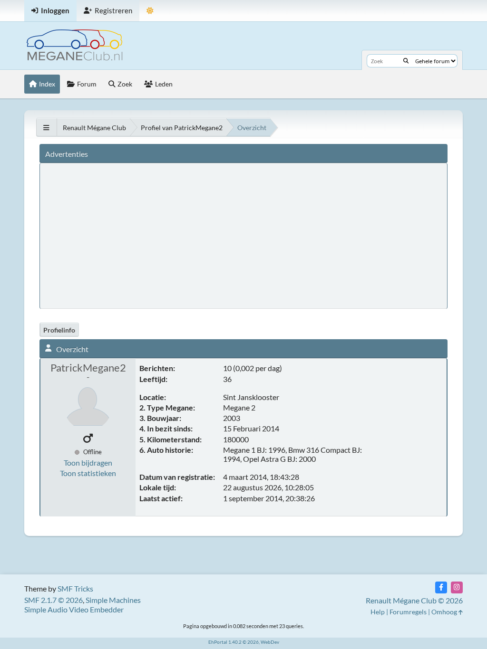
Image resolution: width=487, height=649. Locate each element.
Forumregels (408, 612)
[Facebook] (441, 587)
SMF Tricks (75, 588)
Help (377, 612)
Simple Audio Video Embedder (74, 609)
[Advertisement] (221, 235)
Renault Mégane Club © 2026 (414, 600)
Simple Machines (113, 599)
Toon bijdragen (88, 462)
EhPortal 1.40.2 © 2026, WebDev (243, 642)
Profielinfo (59, 330)
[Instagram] (457, 587)
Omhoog (444, 612)
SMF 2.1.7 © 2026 (53, 599)
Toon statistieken (88, 472)
